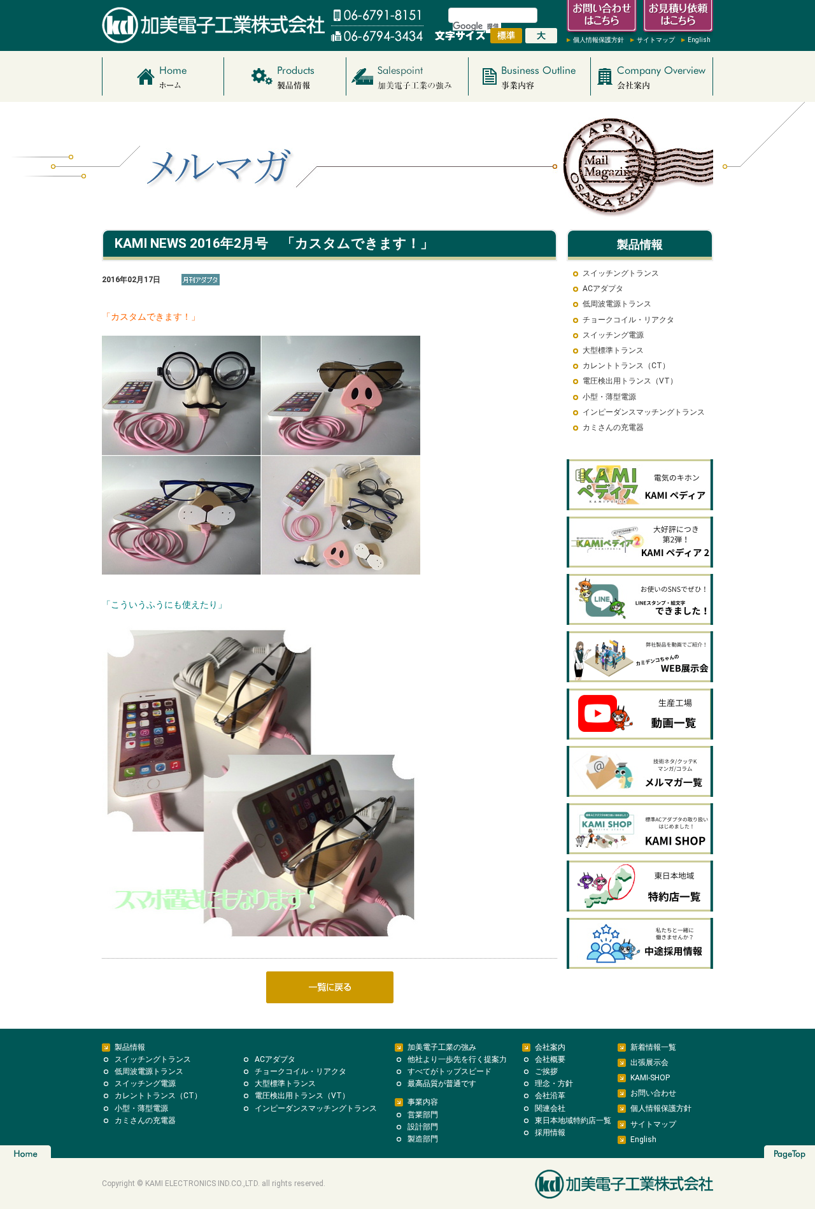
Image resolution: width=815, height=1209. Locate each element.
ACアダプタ (603, 288)
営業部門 (423, 1114)
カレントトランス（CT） (626, 365)
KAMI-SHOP (650, 1077)
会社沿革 (550, 1095)
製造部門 (423, 1138)
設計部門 (423, 1126)
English (699, 39)
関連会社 (550, 1108)
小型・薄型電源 (609, 396)
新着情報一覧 (653, 1047)
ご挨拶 (546, 1071)
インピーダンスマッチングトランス (644, 412)
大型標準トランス (613, 350)
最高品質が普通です (442, 1083)
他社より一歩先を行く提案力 (457, 1059)
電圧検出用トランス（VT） (630, 380)
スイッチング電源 (613, 335)
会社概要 (550, 1059)
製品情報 (130, 1047)
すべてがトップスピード (450, 1071)
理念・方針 (554, 1083)
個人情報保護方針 (598, 39)
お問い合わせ (653, 1093)
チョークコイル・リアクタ (628, 319)
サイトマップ (656, 39)
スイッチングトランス (621, 273)
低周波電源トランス (617, 303)
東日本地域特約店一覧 (573, 1120)
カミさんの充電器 (613, 427)
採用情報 (550, 1132)
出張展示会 (649, 1062)
